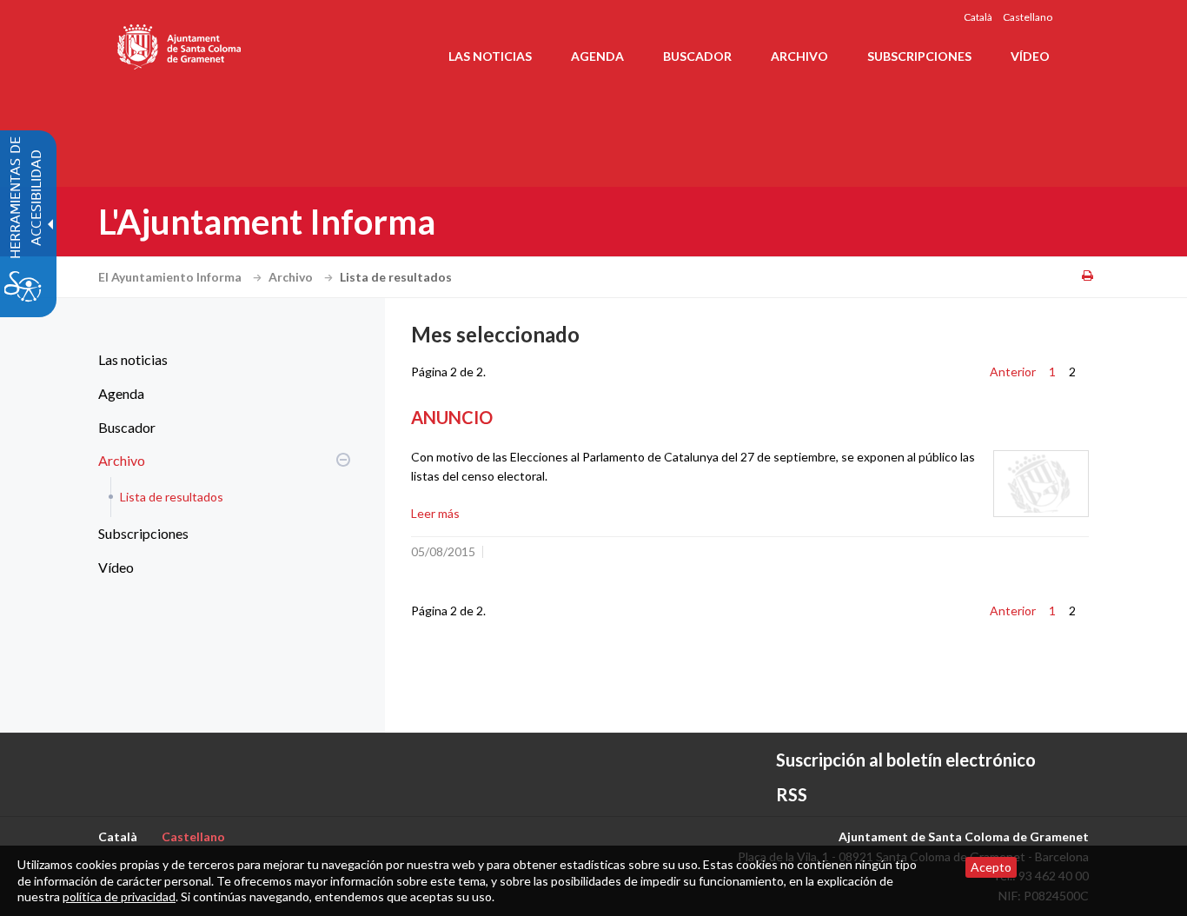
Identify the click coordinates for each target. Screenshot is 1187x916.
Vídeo (116, 567)
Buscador (127, 427)
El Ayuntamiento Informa (171, 276)
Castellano (1027, 16)
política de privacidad (119, 896)
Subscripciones (143, 533)
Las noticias (133, 359)
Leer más (435, 513)
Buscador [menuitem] (697, 56)
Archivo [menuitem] (799, 56)
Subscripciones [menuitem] (919, 56)
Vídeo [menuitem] (1030, 56)
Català (978, 16)
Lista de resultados (171, 496)
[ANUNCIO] (1041, 483)
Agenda (121, 393)
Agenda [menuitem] (597, 56)
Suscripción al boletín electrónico (906, 759)
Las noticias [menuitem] (490, 56)
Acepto (991, 867)
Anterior (1013, 371)
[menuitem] (220, 359)
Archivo (292, 276)
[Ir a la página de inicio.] (180, 43)
